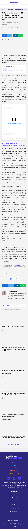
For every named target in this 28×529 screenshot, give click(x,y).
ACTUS (14, 462)
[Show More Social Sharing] (25, 35)
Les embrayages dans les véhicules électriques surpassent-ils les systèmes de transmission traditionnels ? (13, 437)
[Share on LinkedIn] (15, 35)
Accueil (3, 9)
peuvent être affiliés (19, 265)
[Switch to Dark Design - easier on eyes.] (24, 2)
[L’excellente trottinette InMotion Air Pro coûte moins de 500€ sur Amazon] (14, 405)
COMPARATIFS (14, 473)
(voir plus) (10, 300)
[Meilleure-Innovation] (14, 2)
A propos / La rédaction (14, 522)
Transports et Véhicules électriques (15, 9)
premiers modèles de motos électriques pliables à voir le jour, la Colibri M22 (14, 82)
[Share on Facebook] (4, 35)
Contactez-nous (14, 511)
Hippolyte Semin (12, 291)
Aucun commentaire (7, 32)
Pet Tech (14, 497)
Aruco (14, 504)
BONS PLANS (14, 470)
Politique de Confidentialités (14, 520)
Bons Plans (12, 6)
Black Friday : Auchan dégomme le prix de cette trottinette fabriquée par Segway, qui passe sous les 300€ (13, 349)
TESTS (14, 468)
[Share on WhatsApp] (20, 35)
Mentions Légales (14, 519)
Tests (19, 6)
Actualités (4, 6)
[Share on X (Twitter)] (9, 35)
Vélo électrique (14, 494)
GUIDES (14, 465)
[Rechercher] (26, 2)
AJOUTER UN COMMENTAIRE (14, 444)
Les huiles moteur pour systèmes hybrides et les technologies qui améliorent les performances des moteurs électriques (14, 372)
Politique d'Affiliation (14, 523)
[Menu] (2, 2)
